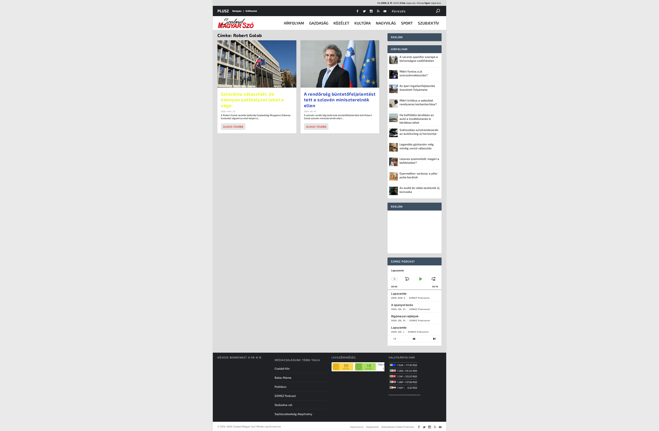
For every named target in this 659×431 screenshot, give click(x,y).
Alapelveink (372, 426)
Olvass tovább (233, 126)
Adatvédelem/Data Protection (397, 426)
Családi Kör (282, 368)
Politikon (280, 386)
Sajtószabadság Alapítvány (293, 414)
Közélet (341, 23)
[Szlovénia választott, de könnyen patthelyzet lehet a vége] (256, 64)
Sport (407, 23)
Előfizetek (251, 10)
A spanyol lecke (402, 305)
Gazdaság (318, 23)
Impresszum (356, 426)
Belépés (236, 10)
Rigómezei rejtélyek (405, 316)
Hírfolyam (294, 23)
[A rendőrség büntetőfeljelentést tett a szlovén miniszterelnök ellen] (339, 64)
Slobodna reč (283, 404)
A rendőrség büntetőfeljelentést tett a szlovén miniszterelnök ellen (340, 99)
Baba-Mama (283, 377)
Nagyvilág (386, 23)
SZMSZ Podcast (285, 395)
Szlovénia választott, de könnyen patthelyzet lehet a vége (252, 99)
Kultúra (362, 23)
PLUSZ (223, 11)
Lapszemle (398, 293)
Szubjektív (428, 23)
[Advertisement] (414, 232)
